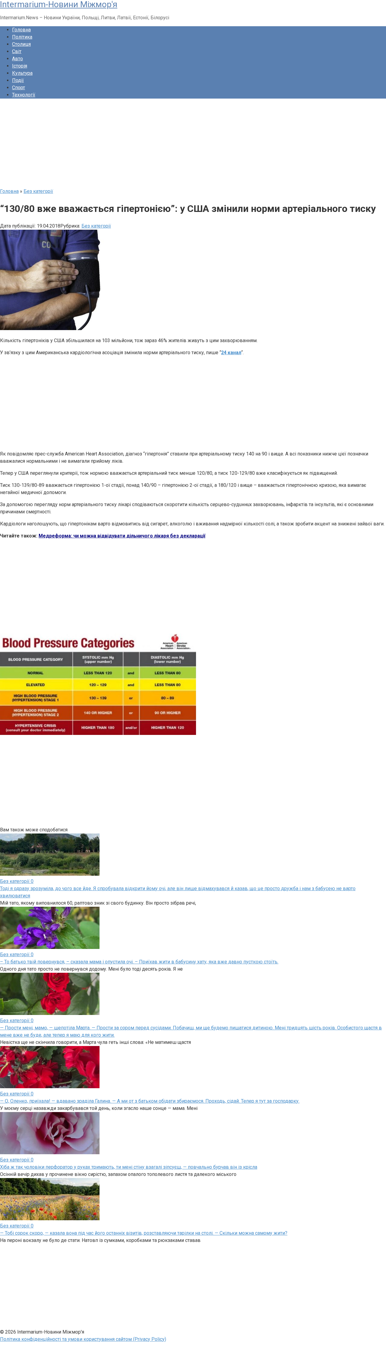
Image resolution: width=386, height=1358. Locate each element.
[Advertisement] (181, 145)
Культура (22, 73)
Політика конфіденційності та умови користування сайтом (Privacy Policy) (83, 1339)
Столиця (21, 44)
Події (18, 80)
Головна (21, 30)
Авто (17, 58)
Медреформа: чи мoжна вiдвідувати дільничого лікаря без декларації (122, 536)
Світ (16, 51)
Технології (23, 95)
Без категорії (96, 226)
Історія (19, 66)
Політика (22, 37)
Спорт (18, 87)
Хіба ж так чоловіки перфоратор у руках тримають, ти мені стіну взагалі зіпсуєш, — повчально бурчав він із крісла (128, 1167)
